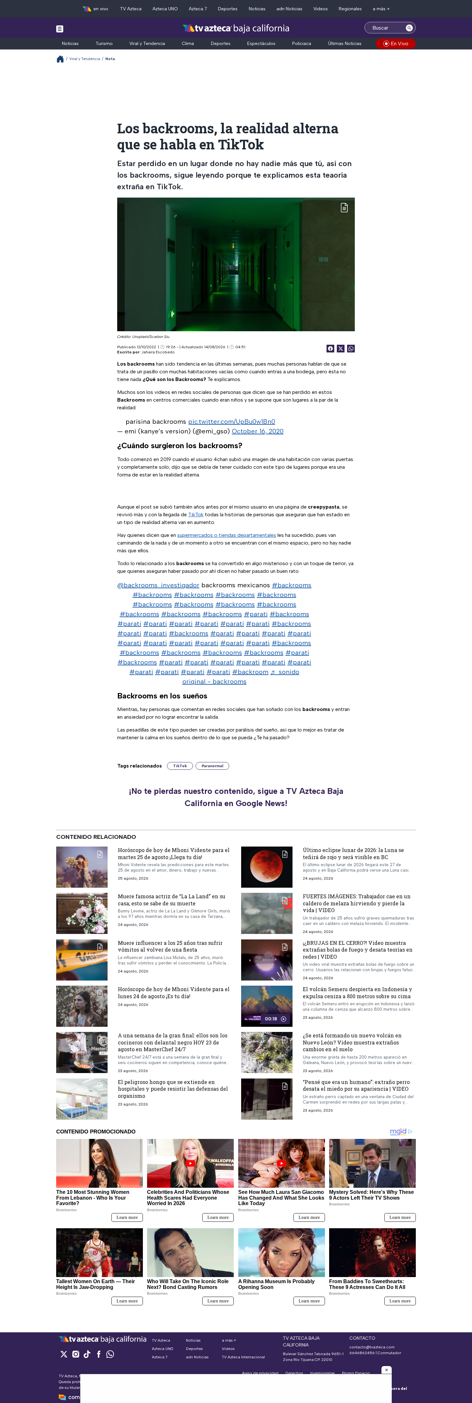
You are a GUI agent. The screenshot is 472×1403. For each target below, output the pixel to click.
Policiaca (301, 43)
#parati (256, 614)
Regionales (350, 9)
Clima (188, 43)
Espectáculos (261, 43)
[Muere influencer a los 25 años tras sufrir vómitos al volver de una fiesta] (82, 960)
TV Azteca (131, 9)
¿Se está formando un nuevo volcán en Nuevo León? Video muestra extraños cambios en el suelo (352, 1042)
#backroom (250, 672)
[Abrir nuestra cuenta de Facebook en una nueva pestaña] (98, 1354)
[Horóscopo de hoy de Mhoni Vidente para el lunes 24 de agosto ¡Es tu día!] (82, 1006)
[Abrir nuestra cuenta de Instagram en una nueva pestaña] (75, 1354)
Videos (320, 9)
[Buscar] (409, 27)
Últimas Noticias (345, 43)
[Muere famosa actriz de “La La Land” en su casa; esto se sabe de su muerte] (82, 913)
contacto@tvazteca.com (372, 1347)
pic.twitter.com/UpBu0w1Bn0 (231, 421)
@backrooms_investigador (158, 585)
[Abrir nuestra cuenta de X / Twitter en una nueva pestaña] (64, 1354)
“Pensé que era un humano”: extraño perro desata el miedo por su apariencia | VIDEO (356, 1085)
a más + (381, 9)
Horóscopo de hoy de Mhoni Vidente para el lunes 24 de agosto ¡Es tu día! (174, 993)
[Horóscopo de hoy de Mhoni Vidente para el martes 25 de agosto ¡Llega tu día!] (82, 867)
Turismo (104, 43)
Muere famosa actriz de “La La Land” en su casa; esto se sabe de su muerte (171, 900)
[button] (386, 1370)
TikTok (196, 514)
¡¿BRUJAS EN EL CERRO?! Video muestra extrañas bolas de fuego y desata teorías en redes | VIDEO (358, 949)
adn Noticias (289, 9)
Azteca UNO (165, 9)
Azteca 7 (198, 9)
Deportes (228, 9)
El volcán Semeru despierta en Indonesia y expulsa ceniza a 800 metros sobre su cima (357, 993)
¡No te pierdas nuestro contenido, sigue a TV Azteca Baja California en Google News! (236, 797)
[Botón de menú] (59, 28)
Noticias (257, 9)
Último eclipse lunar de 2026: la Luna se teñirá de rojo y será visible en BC (353, 853)
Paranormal (212, 766)
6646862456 (362, 1353)
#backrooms (291, 585)
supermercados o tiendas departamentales (226, 535)
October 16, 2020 (258, 431)
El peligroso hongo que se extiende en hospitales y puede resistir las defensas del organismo (173, 1089)
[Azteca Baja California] (236, 28)
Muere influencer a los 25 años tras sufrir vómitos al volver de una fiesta (170, 946)
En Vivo (399, 43)
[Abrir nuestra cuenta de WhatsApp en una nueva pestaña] (110, 1354)
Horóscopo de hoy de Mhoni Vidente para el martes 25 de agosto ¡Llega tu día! (174, 853)
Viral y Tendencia (147, 43)
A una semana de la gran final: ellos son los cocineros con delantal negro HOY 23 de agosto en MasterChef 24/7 (172, 1042)
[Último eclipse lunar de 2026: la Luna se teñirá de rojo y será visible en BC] (267, 867)
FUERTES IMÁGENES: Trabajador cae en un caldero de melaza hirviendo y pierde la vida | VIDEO (357, 903)
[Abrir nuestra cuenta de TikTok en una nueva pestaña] (87, 1354)
